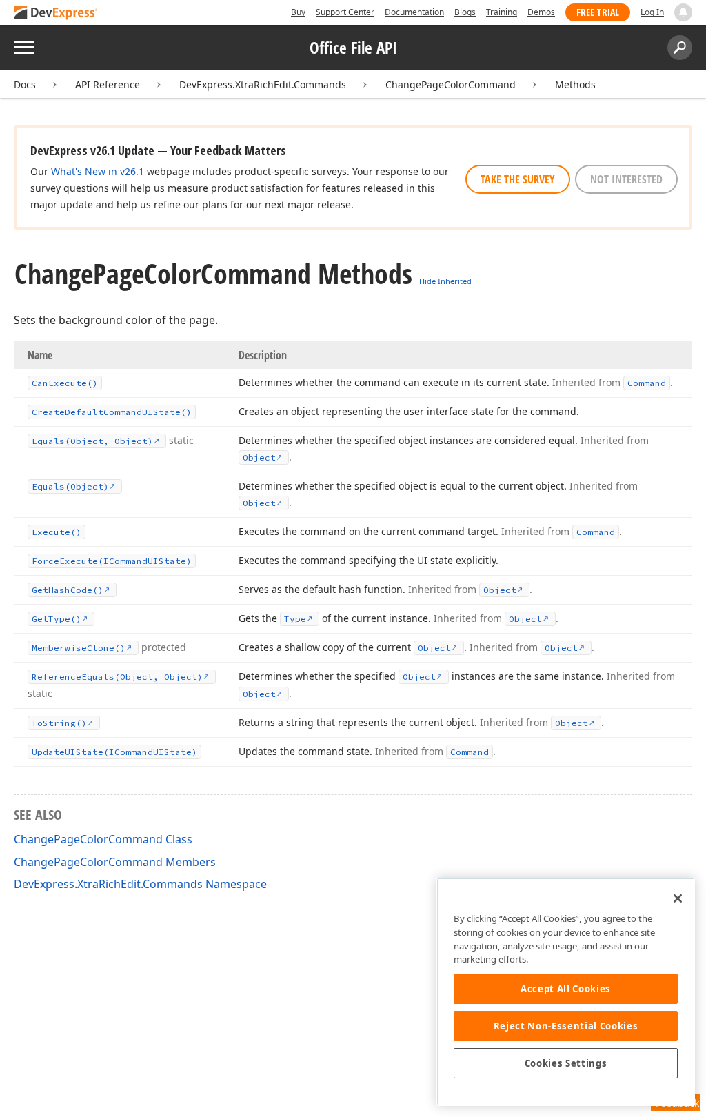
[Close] (678, 898)
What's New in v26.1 (97, 171)
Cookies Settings (566, 1063)
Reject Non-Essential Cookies (566, 1026)
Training (501, 12)
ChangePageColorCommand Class (103, 839)
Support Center (345, 12)
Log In (652, 12)
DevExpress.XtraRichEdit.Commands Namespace (140, 884)
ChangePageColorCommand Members (115, 861)
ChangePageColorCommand (450, 84)
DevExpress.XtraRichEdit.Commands (262, 84)
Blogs (465, 12)
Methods (575, 84)
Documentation (414, 12)
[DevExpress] (56, 13)
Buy (298, 12)
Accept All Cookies (566, 989)
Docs (25, 84)
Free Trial (597, 12)
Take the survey (518, 179)
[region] (565, 992)
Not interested (626, 179)
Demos (541, 12)
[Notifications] (683, 12)
